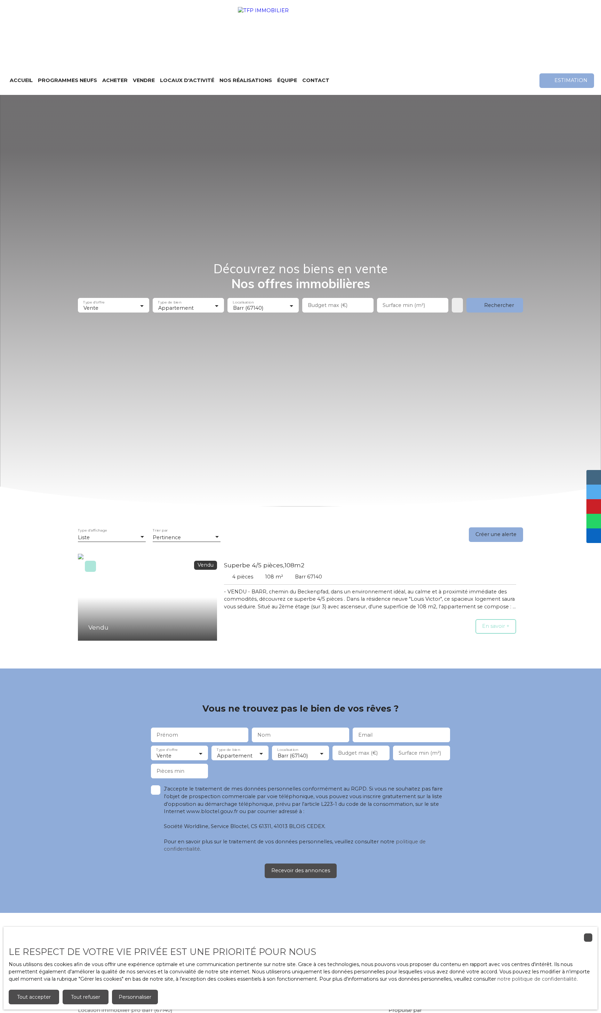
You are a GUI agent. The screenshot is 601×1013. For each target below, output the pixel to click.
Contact (315, 80)
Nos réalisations (245, 80)
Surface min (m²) (404, 305)
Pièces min (170, 771)
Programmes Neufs (67, 80)
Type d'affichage (92, 530)
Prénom (167, 735)
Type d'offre (94, 302)
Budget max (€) (327, 305)
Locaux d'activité (187, 80)
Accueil (21, 80)
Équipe (287, 80)
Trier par (160, 530)
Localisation (243, 302)
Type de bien (169, 302)
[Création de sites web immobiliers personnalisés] (440, 1010)
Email (365, 735)
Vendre (144, 80)
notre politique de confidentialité (537, 979)
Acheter (115, 80)
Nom (264, 735)
